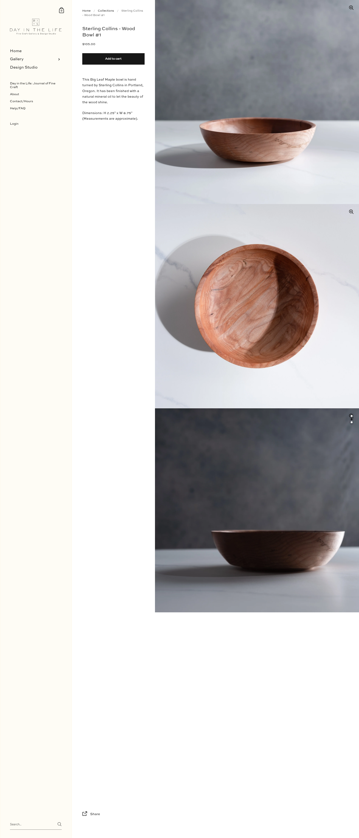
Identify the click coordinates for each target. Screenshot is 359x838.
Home (86, 10)
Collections (106, 10)
